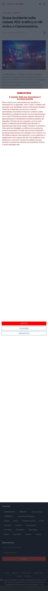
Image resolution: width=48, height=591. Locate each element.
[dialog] (24, 295)
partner (14, 102)
